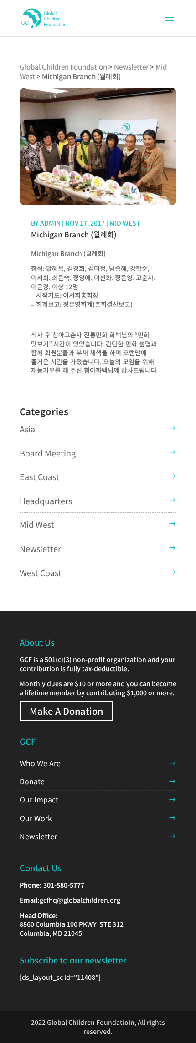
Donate (32, 781)
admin (50, 222)
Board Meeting (48, 453)
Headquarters (46, 500)
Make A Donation (66, 710)
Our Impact (39, 799)
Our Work (36, 817)
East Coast (39, 476)
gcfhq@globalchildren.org (80, 899)
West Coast (41, 572)
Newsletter (40, 548)
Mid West (124, 222)
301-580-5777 (63, 884)
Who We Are (40, 762)
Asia (27, 429)
